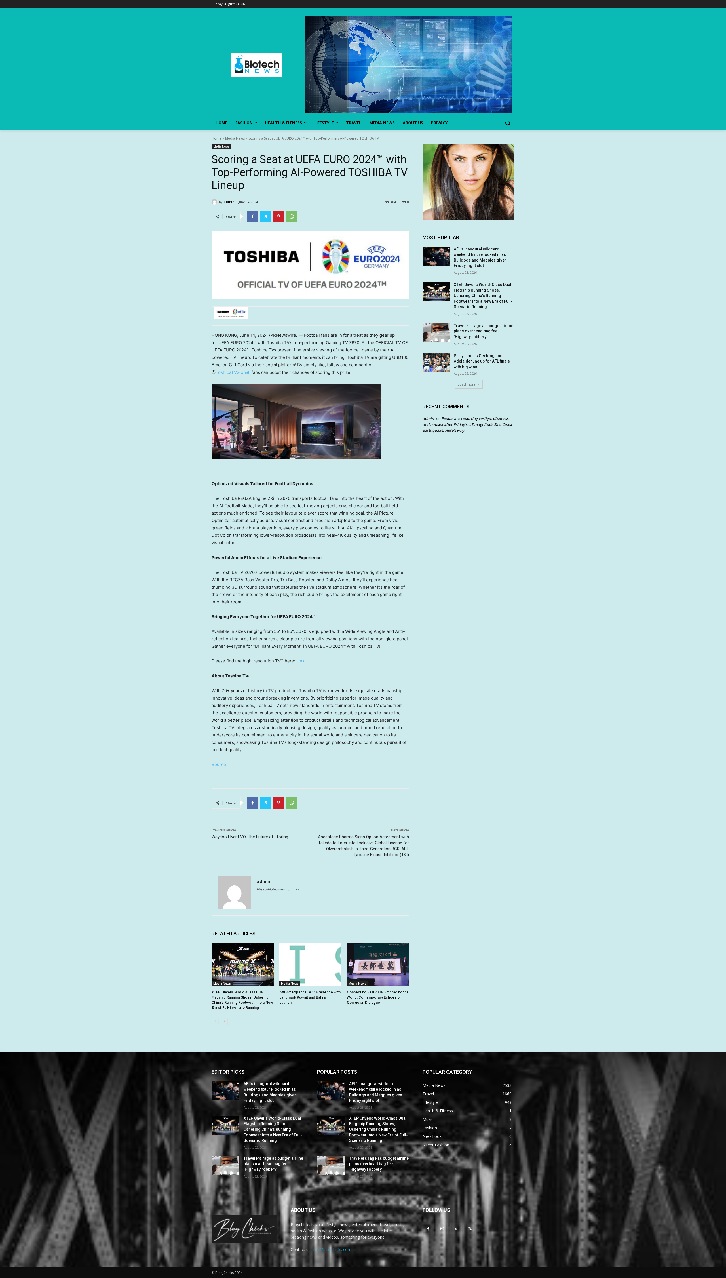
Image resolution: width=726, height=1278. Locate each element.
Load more (467, 384)
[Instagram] (442, 1228)
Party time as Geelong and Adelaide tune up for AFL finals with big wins (482, 361)
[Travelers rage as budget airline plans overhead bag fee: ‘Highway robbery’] (436, 332)
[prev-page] (215, 1021)
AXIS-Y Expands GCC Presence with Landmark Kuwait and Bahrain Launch (310, 997)
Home (216, 138)
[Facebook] (252, 216)
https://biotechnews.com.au (278, 889)
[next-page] (224, 1021)
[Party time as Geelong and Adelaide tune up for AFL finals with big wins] (436, 362)
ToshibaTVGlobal (232, 372)
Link (300, 661)
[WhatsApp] (291, 216)
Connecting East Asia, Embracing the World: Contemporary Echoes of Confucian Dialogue (378, 997)
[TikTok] (455, 1228)
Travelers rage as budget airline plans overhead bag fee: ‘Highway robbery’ (483, 331)
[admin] (215, 202)
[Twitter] (265, 216)
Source (219, 764)
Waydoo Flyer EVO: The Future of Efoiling (250, 836)
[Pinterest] (278, 216)
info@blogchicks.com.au (335, 1249)
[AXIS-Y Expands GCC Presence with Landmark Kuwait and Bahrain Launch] (310, 964)
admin (229, 201)
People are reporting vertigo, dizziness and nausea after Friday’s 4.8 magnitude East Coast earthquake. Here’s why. (467, 424)
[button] (507, 123)
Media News (235, 138)
